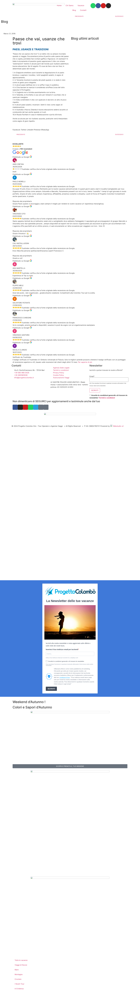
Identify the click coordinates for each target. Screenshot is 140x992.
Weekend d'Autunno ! (29, 702)
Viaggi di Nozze (21, 965)
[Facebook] (98, 5)
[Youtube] (103, 5)
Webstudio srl (118, 426)
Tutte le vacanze (21, 960)
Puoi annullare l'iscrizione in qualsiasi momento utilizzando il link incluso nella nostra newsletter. (69, 665)
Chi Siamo (69, 5)
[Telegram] (35, 407)
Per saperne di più (85, 362)
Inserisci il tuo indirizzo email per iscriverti (62, 649)
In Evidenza (19, 989)
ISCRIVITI (51, 689)
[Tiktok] (45, 407)
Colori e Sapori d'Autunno (32, 707)
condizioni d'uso (64, 677)
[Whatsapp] (93, 5)
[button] (16, 128)
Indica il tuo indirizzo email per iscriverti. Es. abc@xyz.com (62, 657)
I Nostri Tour (19, 984)
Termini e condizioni (107, 398)
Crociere (18, 979)
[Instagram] (108, 5)
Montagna (18, 974)
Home (59, 5)
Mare (17, 970)
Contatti (83, 10)
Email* (91, 376)
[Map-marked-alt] (40, 407)
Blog (74, 10)
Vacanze (81, 5)
